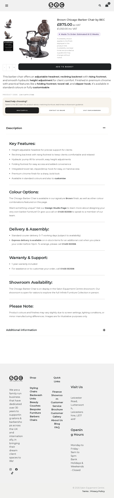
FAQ (57, 427)
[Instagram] (10, 469)
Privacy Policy (97, 491)
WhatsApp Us (22, 110)
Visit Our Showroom (92, 110)
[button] (100, 5)
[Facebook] (16, 469)
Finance (57, 391)
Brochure (57, 409)
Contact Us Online (57, 110)
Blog (57, 423)
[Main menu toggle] (6, 5)
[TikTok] (12, 473)
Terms (85, 491)
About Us (57, 420)
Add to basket (65, 67)
